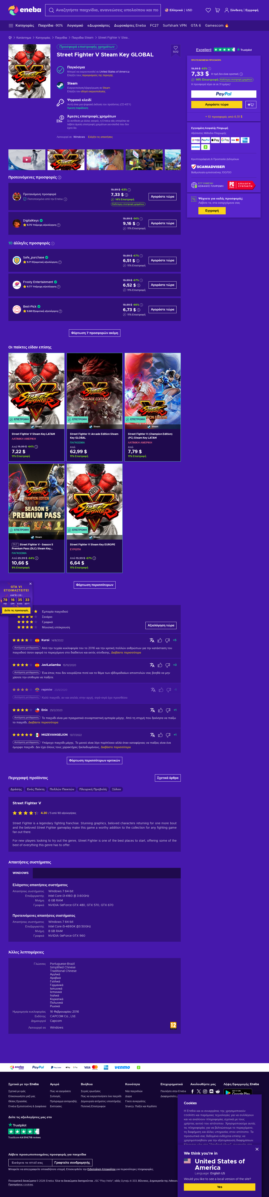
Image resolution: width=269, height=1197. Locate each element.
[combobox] (102, 10)
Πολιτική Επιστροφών (93, 1106)
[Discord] (211, 1091)
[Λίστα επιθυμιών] (208, 10)
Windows (56, 1027)
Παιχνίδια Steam (83, 37)
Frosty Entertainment (38, 282)
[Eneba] (24, 10)
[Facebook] (192, 1091)
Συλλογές (55, 1096)
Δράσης (16, 789)
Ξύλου (116, 789)
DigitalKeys (31, 220)
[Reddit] (218, 1091)
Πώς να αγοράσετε (60, 1091)
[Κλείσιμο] (257, 1149)
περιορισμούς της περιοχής (97, 75)
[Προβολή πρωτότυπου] (152, 640)
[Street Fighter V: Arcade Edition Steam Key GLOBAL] (95, 385)
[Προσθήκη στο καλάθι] (250, 104)
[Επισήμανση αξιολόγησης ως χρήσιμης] (159, 640)
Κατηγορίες (43, 37)
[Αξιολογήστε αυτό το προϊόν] (27, 813)
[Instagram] (205, 1091)
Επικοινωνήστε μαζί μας (21, 1096)
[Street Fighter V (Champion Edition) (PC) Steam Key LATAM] (153, 385)
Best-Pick (29, 306)
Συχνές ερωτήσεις (91, 1091)
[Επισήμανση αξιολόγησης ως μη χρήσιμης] (167, 640)
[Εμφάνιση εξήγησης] (58, 225)
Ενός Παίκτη (36, 789)
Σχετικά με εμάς (17, 1091)
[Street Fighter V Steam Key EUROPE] (95, 496)
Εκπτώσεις (56, 1106)
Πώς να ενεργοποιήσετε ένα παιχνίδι (101, 1096)
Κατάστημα (23, 37)
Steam (106, 88)
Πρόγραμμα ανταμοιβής (63, 1101)
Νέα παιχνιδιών (133, 1091)
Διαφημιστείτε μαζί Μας (174, 1096)
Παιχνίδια (61, 37)
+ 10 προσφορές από (224, 116)
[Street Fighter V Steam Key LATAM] (36, 385)
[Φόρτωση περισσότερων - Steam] (60, 86)
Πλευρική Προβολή (93, 789)
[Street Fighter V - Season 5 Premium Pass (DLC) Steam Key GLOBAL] (36, 496)
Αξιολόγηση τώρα (161, 625)
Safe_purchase (33, 257)
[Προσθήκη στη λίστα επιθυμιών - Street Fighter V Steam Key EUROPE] (115, 470)
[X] (199, 1091)
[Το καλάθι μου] (217, 10)
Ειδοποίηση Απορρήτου (101, 1169)
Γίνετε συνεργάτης (135, 1101)
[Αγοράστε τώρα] (223, 94)
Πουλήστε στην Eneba (173, 1091)
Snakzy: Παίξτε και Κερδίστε (141, 1106)
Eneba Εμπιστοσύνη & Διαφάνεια (27, 1106)
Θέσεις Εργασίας (17, 1101)
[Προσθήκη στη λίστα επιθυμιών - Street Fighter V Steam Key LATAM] (57, 359)
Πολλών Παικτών (62, 789)
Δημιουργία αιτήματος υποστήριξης (101, 1101)
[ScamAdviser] (208, 167)
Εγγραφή (251, 10)
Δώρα (128, 1096)
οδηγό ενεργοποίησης (93, 91)
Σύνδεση (236, 10)
